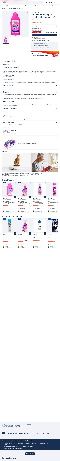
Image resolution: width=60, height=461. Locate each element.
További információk (38, 98)
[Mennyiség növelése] (55, 27)
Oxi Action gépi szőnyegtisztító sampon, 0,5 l (9, 203)
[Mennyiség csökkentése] (49, 27)
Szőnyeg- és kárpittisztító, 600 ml (8, 240)
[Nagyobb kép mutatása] (15, 24)
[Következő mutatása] (56, 189)
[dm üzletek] (46, 2)
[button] (57, 2)
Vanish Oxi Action (35, 12)
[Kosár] (54, 2)
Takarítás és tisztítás (14, 8)
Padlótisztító (21, 8)
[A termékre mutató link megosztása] (27, 15)
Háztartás (8, 8)
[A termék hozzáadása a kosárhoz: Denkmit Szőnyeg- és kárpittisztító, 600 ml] (15, 233)
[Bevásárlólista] (49, 2)
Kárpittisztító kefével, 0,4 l (38, 239)
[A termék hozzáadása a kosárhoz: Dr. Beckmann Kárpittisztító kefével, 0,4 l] (45, 233)
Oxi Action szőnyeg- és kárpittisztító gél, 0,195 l (38, 203)
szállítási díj (40, 30)
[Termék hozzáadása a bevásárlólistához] (27, 12)
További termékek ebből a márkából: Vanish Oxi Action (28, 143)
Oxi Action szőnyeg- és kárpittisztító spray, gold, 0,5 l (24, 203)
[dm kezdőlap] (4, 2)
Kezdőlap (3, 8)
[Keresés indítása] (42, 2)
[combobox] (26, 2)
